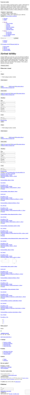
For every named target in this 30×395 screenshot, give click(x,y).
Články (5, 359)
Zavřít (2, 121)
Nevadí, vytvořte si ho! (14, 393)
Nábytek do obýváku (8, 351)
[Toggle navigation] (3, 16)
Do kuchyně (9, 33)
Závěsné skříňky (7, 50)
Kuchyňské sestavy (7, 352)
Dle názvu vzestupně (10, 173)
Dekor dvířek (3, 90)
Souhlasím (3, 12)
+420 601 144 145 (5, 333)
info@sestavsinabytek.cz (6, 337)
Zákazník (5, 18)
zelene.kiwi (17, 381)
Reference (5, 360)
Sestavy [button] (5, 30)
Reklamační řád (6, 344)
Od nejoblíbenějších (10, 172)
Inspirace (5, 40)
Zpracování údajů (7, 346)
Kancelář (8, 25)
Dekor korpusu (4, 80)
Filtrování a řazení (4, 65)
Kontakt (5, 41)
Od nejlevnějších (19, 172)
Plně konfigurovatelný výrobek (9, 77)
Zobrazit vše (11, 87)
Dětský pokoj (9, 28)
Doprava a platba (7, 342)
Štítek (2, 74)
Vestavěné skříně (10, 29)
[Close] (1, 71)
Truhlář (5, 19)
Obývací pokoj (9, 23)
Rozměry (3, 97)
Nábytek (5, 47)
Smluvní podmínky (11, 379)
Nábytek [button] (5, 22)
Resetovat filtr (4, 120)
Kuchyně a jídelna (10, 27)
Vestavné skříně (6, 35)
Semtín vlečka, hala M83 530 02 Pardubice (6, 368)
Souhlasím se (9, 375)
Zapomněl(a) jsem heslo (6, 391)
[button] (5, 44)
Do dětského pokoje (10, 34)
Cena (2, 114)
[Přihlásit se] (16, 38)
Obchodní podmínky (7, 343)
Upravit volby (9, 12)
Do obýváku (9, 32)
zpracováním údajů (12, 375)
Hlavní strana (6, 46)
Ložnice (8, 24)
